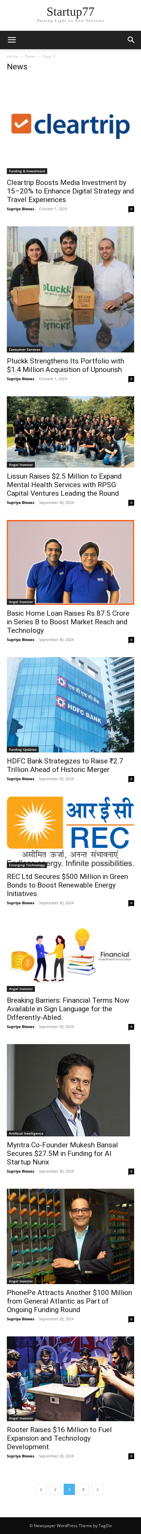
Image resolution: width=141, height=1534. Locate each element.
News (30, 56)
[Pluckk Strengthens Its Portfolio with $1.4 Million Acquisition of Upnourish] (70, 289)
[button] (12, 40)
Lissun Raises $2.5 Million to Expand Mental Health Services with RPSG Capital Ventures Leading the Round (64, 484)
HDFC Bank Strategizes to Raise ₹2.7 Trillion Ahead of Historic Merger (65, 765)
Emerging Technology (27, 865)
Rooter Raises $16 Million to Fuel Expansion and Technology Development (59, 1438)
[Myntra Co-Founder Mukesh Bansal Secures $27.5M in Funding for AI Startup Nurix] (70, 1090)
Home (12, 56)
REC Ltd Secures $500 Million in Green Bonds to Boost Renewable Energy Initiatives (67, 885)
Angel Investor (21, 464)
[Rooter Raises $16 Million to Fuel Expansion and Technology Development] (70, 1378)
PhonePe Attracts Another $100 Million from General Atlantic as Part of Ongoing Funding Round (69, 1301)
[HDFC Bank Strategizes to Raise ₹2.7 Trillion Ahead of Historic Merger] (70, 704)
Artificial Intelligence (26, 1133)
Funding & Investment (27, 171)
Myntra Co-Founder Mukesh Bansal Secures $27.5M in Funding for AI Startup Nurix (62, 1153)
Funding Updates (23, 749)
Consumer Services (24, 349)
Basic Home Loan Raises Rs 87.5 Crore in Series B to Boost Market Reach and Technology (68, 622)
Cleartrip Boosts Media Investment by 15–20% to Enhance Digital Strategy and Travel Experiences (70, 191)
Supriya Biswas (20, 208)
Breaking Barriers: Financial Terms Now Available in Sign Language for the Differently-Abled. (68, 1009)
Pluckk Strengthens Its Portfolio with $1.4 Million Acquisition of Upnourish (65, 365)
